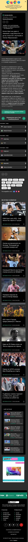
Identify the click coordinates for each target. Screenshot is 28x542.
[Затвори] (25, 1)
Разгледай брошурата (14, 459)
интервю (21, 179)
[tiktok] (9, 525)
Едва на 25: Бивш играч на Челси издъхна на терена (12, 345)
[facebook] (5, 525)
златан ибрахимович (17, 182)
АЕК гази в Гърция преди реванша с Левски (12, 320)
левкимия (19, 185)
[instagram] (17, 525)
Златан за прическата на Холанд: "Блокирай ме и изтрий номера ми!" (11, 245)
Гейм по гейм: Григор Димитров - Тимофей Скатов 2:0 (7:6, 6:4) (15, 428)
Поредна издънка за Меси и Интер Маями (10, 296)
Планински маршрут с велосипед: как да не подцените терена (15, 421)
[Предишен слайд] (3, 118)
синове (4, 185)
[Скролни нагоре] (21, 525)
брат (3, 182)
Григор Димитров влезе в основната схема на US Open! (14, 442)
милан (10, 179)
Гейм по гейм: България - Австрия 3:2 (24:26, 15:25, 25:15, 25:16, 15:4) (15, 413)
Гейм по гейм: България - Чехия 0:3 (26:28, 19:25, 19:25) (15, 435)
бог (9, 188)
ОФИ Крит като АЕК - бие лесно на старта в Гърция (12, 219)
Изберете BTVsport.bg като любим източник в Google (13, 112)
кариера (4, 188)
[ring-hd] (16, 495)
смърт (13, 185)
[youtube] (13, 525)
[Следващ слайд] (23, 118)
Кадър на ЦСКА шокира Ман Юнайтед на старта (11, 370)
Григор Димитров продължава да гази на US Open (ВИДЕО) (15, 449)
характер (9, 182)
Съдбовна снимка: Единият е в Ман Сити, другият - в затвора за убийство (13, 396)
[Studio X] (15, 540)
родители (4, 179)
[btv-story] (6, 495)
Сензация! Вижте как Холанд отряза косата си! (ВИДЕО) (13, 271)
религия (15, 179)
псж (9, 185)
